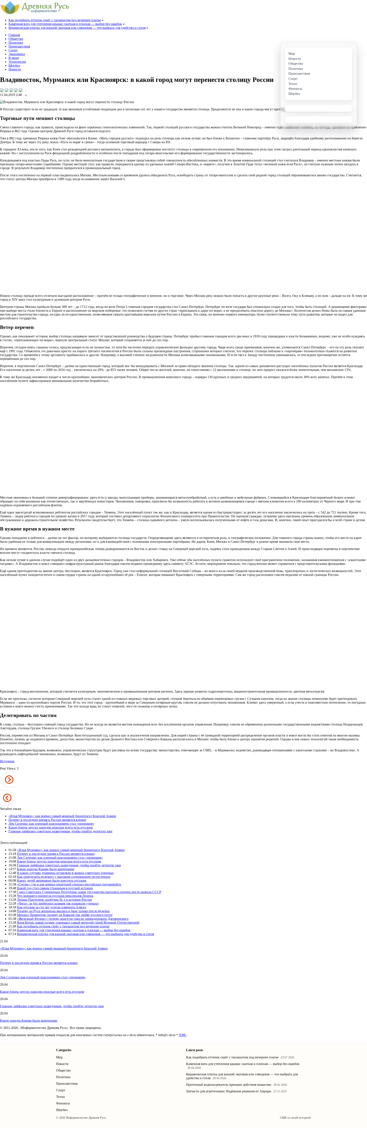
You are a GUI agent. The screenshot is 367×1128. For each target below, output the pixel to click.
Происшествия (67, 1083)
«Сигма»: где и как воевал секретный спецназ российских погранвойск (69, 884)
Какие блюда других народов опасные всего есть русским (50, 827)
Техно (60, 1097)
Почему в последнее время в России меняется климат (47, 820)
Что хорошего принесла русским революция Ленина (55, 896)
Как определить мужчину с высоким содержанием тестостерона (63, 876)
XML (182, 1035)
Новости (62, 1064)
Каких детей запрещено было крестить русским (51, 880)
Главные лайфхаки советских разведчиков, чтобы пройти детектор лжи (60, 831)
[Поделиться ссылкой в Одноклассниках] (21, 90)
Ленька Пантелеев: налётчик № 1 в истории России (54, 899)
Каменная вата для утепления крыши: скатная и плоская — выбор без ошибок (65, 24)
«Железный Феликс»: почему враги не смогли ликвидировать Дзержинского (72, 918)
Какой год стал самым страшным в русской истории (55, 888)
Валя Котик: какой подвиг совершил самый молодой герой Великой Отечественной (78, 922)
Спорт (60, 1090)
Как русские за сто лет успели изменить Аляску (51, 907)
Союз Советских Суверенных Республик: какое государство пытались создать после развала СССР (89, 892)
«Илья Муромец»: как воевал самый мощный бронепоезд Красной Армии (62, 816)
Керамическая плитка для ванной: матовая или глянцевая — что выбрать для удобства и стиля (76, 27)
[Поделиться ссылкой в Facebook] (6, 90)
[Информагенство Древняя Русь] (34, 13)
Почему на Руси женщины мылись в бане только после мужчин (63, 911)
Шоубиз (62, 1110)
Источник (7, 761)
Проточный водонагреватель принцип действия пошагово (228, 1084)
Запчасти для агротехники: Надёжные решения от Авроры (228, 1091)
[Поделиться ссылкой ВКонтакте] (2, 90)
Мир (59, 1057)
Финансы (63, 1103)
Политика (63, 1077)
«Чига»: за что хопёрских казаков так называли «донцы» (58, 903)
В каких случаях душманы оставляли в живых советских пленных (65, 873)
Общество (63, 1070)
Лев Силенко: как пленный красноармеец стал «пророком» (51, 823)
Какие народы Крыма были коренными (45, 869)
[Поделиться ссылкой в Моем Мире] (16, 90)
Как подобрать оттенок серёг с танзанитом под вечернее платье (54, 20)
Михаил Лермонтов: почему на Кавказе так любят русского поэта (64, 915)
